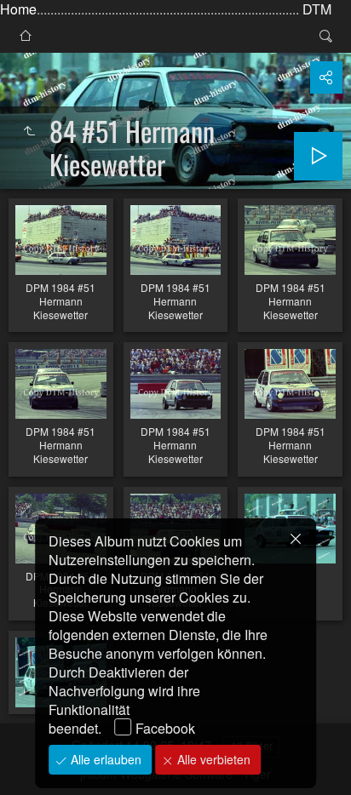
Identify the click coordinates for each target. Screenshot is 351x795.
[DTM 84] (26, 36)
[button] (34, 761)
